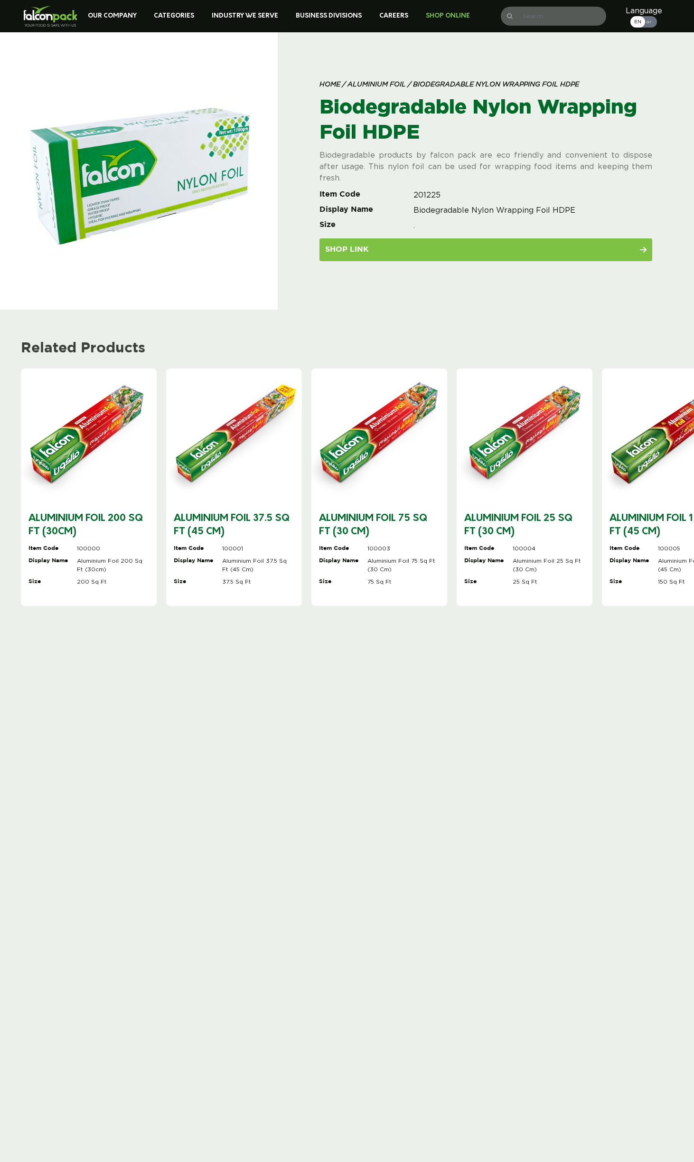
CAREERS (393, 16)
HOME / (332, 85)
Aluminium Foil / (378, 85)
